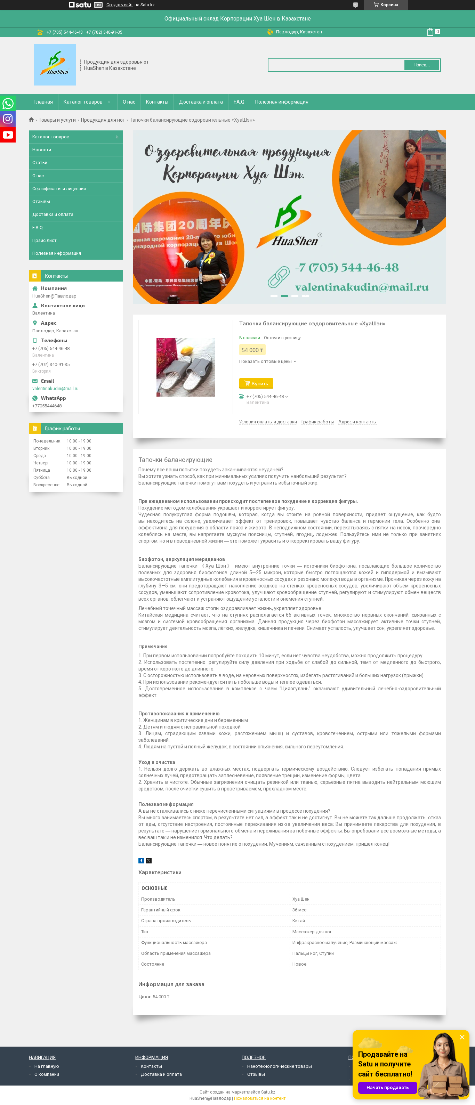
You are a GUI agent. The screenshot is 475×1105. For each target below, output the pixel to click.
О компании (46, 1074)
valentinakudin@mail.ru (55, 388)
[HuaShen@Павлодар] (55, 65)
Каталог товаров (83, 102)
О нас (129, 102)
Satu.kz (268, 1092)
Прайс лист (44, 240)
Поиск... (421, 64)
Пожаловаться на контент (259, 1098)
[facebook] (141, 861)
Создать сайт (119, 4)
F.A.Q (239, 102)
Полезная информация (281, 102)
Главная (43, 102)
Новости (41, 149)
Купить (260, 383)
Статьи (39, 162)
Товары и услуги (57, 120)
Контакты (157, 102)
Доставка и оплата (201, 102)
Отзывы (41, 201)
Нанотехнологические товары (279, 1066)
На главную (46, 1066)
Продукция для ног (103, 120)
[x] (149, 861)
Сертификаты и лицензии (59, 188)
